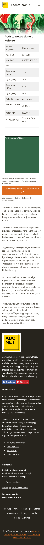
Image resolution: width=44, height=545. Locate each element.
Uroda (17, 517)
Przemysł (25, 513)
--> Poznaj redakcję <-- (12, 482)
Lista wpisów (13, 446)
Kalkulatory (12, 450)
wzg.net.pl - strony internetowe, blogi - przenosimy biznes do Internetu (23, 534)
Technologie (25, 508)
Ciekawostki (12, 513)
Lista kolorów (13, 454)
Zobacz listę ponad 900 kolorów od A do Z (22, 190)
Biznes (37, 508)
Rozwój (7, 508)
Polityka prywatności (16, 442)
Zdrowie (26, 517)
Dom (15, 508)
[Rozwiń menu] (39, 5)
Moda (34, 513)
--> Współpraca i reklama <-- (15, 487)
